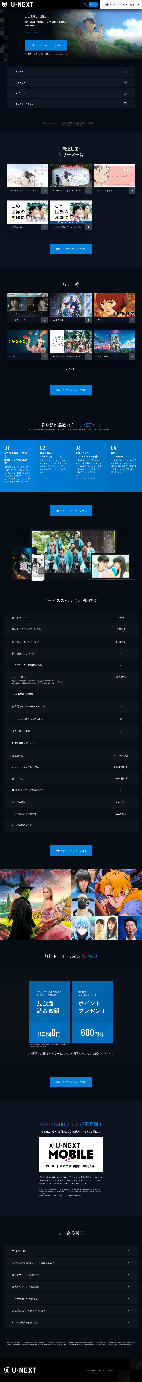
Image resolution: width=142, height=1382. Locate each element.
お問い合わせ (109, 1370)
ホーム (87, 1370)
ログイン (93, 4)
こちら (64, 54)
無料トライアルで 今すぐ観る (119, 4)
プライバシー (101, 1370)
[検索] (85, 4)
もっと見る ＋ (71, 369)
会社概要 (93, 1370)
